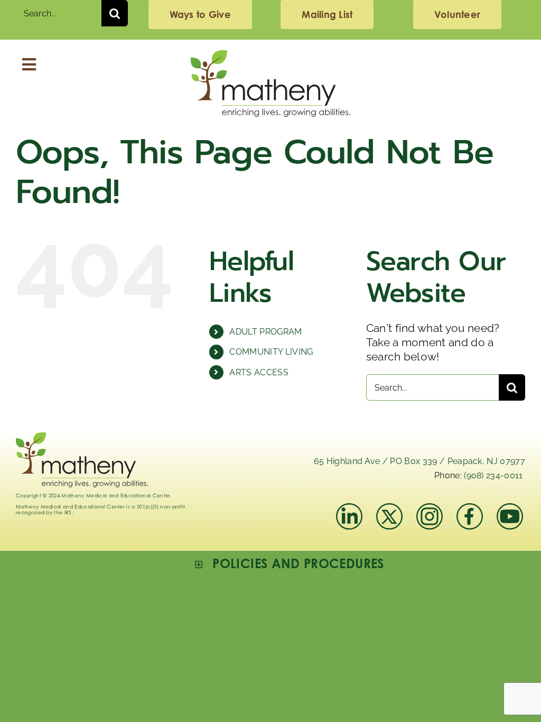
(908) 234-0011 (493, 475)
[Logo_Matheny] (270, 55)
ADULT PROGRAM (265, 332)
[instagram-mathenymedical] (430, 516)
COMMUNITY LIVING (271, 352)
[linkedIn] (349, 508)
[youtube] (510, 508)
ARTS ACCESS (258, 372)
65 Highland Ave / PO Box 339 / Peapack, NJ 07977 (419, 461)
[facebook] (469, 508)
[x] (389, 508)
